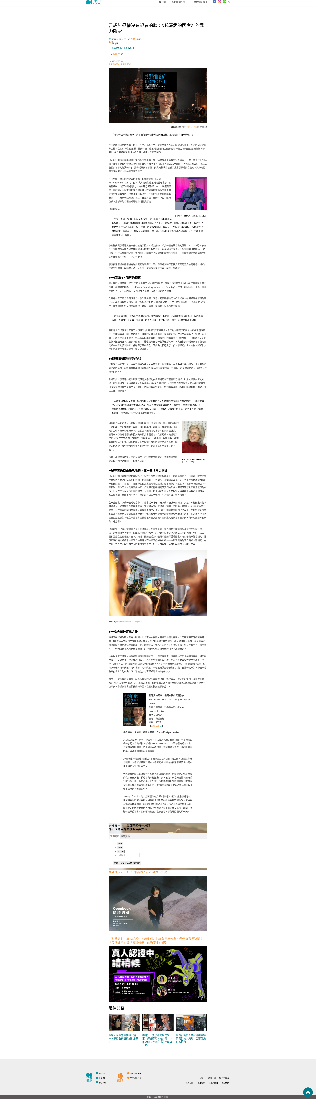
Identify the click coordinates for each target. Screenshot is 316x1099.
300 (120, 843)
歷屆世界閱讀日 (199, 1)
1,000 (121, 851)
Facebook (214, 1)
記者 (132, 48)
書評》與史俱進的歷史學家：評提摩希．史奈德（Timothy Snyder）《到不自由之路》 (157, 1039)
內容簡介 (156, 726)
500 (120, 847)
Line (224, 1)
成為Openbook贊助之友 (127, 863)
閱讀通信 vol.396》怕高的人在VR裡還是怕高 (138, 872)
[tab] (115, 836)
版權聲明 (102, 1078)
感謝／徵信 (213, 1082)
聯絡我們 (102, 1082)
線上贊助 (201, 1082)
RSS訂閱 (225, 1077)
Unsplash (138, 621)
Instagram (219, 1)
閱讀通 (121, 1077)
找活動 (162, 1)
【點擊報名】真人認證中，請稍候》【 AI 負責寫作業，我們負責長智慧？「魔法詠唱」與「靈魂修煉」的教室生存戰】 (156, 940)
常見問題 (225, 1082)
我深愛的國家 (117, 48)
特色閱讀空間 (178, 1)
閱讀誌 (89, 1077)
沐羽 (133, 39)
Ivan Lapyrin (192, 127)
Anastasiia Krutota (123, 621)
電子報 (213, 1077)
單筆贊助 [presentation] (125, 836)
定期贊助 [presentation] (114, 836)
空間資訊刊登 (135, 1078)
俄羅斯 (126, 48)
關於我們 (102, 1073)
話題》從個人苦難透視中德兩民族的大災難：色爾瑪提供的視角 (191, 1038)
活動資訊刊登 (135, 1073)
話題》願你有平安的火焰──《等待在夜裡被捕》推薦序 (123, 1038)
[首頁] (93, 2)
